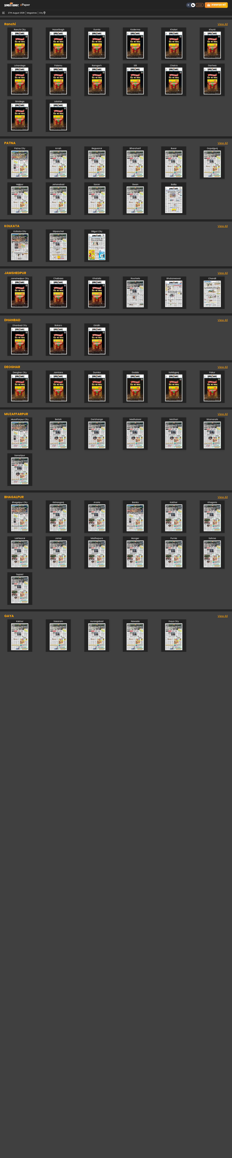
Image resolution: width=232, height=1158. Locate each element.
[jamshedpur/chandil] (212, 306)
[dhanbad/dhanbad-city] (19, 353)
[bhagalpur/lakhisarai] (19, 566)
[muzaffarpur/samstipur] (19, 483)
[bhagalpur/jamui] (58, 566)
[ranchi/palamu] (58, 93)
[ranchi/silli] (135, 93)
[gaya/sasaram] (58, 649)
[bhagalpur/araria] (96, 530)
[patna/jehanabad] (58, 212)
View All (223, 24)
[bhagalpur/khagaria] (212, 530)
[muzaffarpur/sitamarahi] (212, 447)
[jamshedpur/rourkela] (135, 306)
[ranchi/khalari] (173, 57)
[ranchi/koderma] (135, 57)
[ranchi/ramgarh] (96, 93)
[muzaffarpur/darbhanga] (96, 447)
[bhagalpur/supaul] (19, 602)
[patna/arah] (58, 176)
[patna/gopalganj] (212, 176)
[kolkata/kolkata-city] (19, 259)
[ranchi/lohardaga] (19, 93)
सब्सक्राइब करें (218, 4)
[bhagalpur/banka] (135, 530)
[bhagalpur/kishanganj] (58, 530)
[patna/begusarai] (96, 176)
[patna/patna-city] (19, 176)
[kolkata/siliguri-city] (96, 259)
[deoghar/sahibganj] (173, 400)
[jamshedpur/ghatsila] (96, 306)
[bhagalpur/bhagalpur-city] (19, 530)
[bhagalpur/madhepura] (96, 566)
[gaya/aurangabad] (96, 649)
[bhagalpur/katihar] (173, 530)
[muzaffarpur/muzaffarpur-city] (19, 447)
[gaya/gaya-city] (173, 649)
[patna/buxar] (173, 176)
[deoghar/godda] (135, 400)
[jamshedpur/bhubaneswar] (173, 306)
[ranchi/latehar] (58, 129)
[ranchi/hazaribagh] (58, 57)
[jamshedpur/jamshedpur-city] (19, 306)
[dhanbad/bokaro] (58, 353)
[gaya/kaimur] (19, 649)
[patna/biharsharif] (135, 176)
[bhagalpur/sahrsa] (212, 566)
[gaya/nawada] (135, 649)
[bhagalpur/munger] (135, 566)
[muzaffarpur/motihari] (173, 447)
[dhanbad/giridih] (96, 353)
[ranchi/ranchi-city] (19, 57)
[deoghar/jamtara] (58, 400)
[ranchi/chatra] (173, 93)
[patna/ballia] (173, 212)
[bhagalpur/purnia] (173, 566)
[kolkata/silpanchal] (58, 259)
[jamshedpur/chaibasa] (58, 306)
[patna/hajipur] (19, 212)
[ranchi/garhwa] (212, 93)
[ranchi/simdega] (19, 129)
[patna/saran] (96, 212)
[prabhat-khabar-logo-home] (11, 5)
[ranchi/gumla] (96, 57)
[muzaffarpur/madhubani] (135, 447)
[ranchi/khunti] (212, 57)
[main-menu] (3, 12)
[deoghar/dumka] (96, 400)
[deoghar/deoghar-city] (19, 400)
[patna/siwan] (135, 212)
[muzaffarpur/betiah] (58, 447)
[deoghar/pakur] (212, 400)
